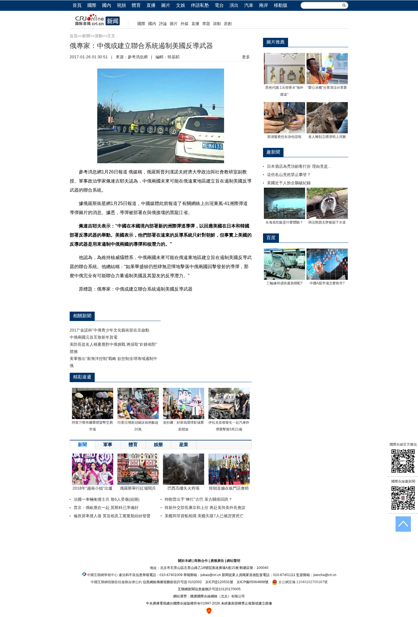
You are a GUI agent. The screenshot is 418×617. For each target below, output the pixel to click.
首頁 (77, 5)
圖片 (165, 5)
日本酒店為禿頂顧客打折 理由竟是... (299, 166)
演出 (234, 5)
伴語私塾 (200, 5)
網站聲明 (233, 561)
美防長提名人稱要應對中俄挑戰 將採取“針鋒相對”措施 (113, 348)
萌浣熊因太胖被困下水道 (327, 222)
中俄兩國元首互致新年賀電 (93, 337)
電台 (219, 5)
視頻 (121, 5)
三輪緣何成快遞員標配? (284, 283)
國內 (106, 5)
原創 (228, 23)
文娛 (180, 5)
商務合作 (201, 561)
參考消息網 (138, 57)
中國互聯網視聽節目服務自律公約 (116, 582)
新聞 (86, 36)
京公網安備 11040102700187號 (303, 582)
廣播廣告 (217, 561)
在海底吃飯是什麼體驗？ (284, 222)
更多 (246, 57)
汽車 (248, 5)
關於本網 (185, 561)
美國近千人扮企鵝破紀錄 (289, 183)
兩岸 (263, 5)
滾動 (217, 23)
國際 (91, 5)
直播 (151, 5)
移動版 (280, 5)
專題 (206, 23)
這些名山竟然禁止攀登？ (289, 174)
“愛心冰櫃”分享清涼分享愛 (327, 88)
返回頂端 (403, 524)
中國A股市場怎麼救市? (327, 283)
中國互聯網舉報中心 (102, 575)
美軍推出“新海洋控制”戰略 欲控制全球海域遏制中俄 (113, 362)
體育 (136, 5)
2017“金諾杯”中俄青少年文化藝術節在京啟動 (109, 330)
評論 (163, 23)
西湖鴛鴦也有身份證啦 (284, 137)
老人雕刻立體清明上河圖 (327, 137)
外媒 (185, 23)
